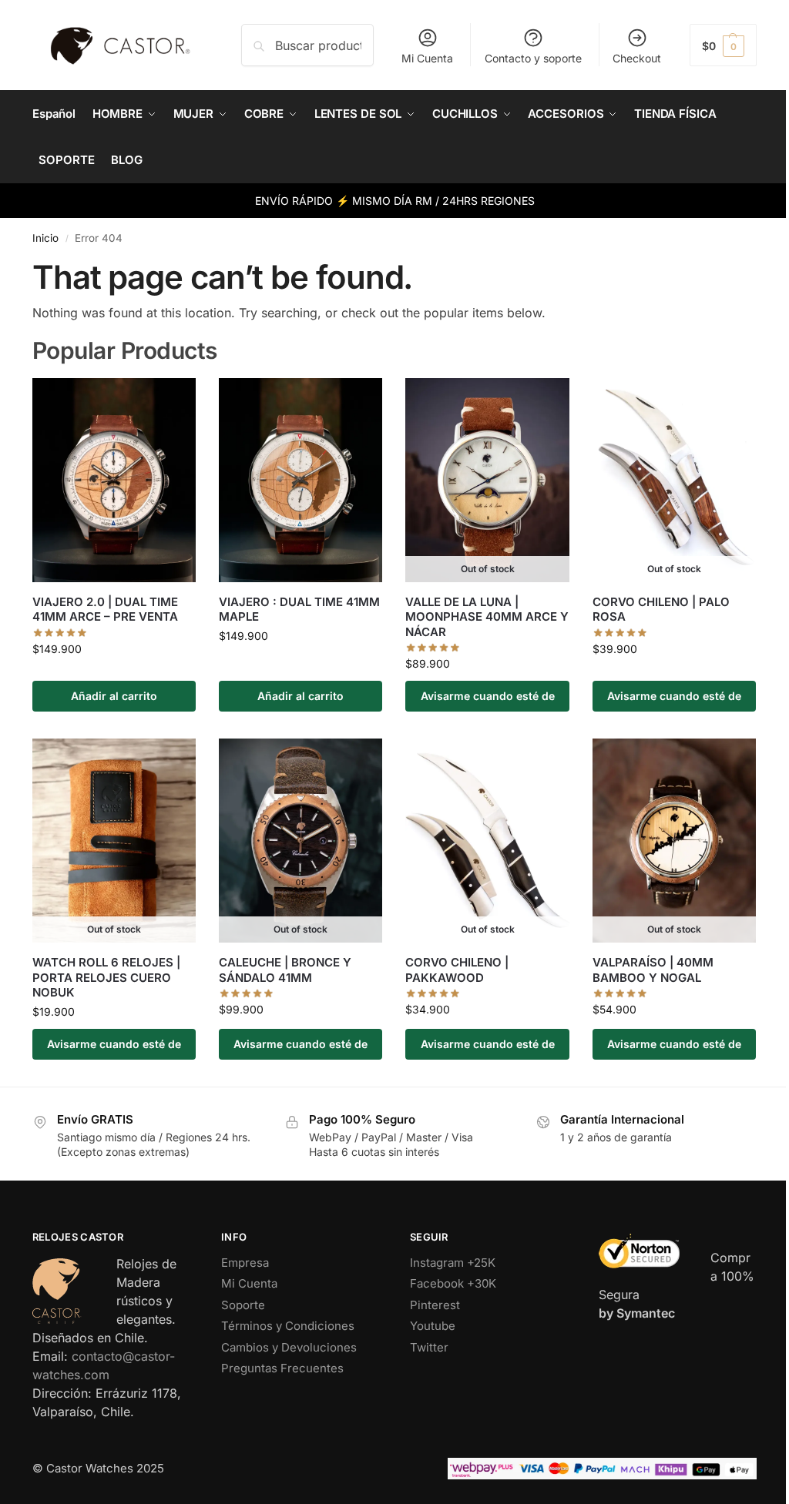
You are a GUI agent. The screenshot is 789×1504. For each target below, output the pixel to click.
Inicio (45, 238)
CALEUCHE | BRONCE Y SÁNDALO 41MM (285, 970)
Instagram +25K (452, 1262)
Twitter (429, 1347)
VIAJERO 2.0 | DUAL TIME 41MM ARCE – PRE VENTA (105, 610)
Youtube (432, 1325)
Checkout (637, 58)
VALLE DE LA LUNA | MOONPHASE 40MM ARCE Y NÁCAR (487, 617)
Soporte (243, 1305)
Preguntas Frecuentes (282, 1368)
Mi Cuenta (427, 58)
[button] (723, 45)
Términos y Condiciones (287, 1325)
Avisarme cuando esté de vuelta (488, 700)
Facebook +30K (453, 1283)
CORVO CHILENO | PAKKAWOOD (457, 970)
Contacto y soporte (533, 58)
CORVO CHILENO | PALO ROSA (661, 610)
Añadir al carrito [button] (114, 695)
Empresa (245, 1262)
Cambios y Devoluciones (289, 1347)
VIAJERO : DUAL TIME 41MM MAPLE (299, 610)
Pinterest (435, 1305)
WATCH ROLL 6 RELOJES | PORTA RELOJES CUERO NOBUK (106, 977)
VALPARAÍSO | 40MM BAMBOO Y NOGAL (653, 970)
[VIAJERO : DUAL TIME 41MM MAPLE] (300, 480)
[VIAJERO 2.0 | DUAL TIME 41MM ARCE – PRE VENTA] (114, 480)
